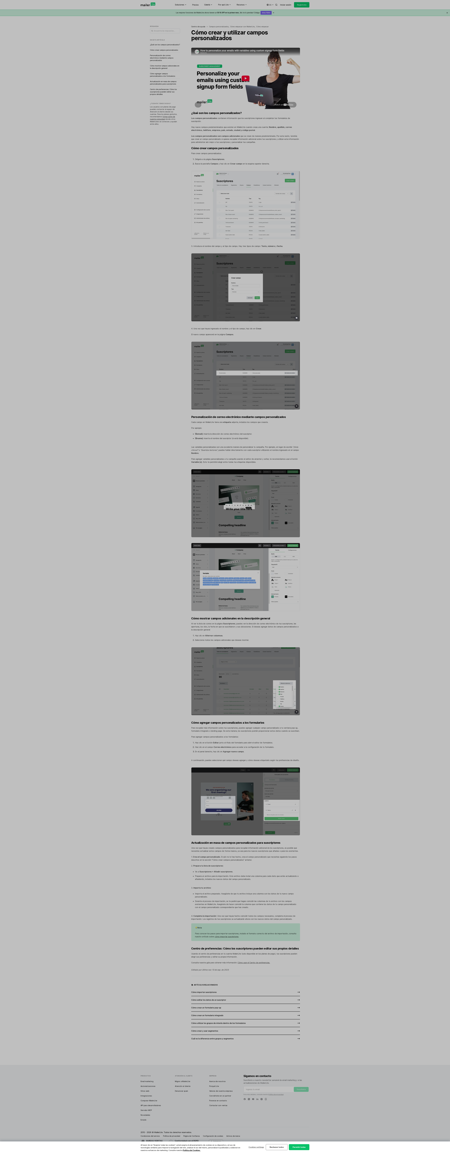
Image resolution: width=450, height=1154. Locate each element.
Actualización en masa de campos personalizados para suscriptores (163, 82)
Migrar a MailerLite (182, 1081)
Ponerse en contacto (218, 1101)
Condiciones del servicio (150, 1136)
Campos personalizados (219, 27)
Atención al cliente (183, 1086)
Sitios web (145, 1091)
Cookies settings (256, 1147)
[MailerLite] (148, 4)
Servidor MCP (146, 1110)
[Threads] (266, 1099)
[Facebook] (245, 1099)
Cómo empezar (262, 27)
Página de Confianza (191, 1136)
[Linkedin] (257, 1099)
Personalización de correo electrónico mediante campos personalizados (161, 57)
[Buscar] (276, 5)
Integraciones (146, 1096)
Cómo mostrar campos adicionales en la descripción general (164, 67)
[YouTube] (253, 1099)
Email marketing (147, 1081)
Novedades (145, 1115)
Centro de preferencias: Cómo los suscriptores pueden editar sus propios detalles (163, 91)
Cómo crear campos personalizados (164, 50)
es (270, 5)
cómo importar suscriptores (226, 936)
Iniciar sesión (285, 5)
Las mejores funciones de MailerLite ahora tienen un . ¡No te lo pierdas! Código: (225, 13)
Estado (143, 1120)
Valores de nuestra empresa (220, 1091)
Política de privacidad (275, 1094)
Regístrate (301, 5)
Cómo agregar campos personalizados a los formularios (162, 75)
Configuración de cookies (213, 1136)
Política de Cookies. (192, 1150)
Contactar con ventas (218, 1105)
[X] (249, 1099)
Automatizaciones (148, 1086)
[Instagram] (261, 1099)
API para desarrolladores (151, 1105)
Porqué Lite (214, 1086)
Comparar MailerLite (149, 1101)
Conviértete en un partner (220, 1096)
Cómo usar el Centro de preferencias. (254, 962)
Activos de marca (233, 1136)
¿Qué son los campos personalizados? (165, 45)
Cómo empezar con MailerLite (242, 27)
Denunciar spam (181, 1091)
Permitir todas (299, 1147)
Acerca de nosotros (217, 1081)
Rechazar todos (277, 1147)
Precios (195, 5)
